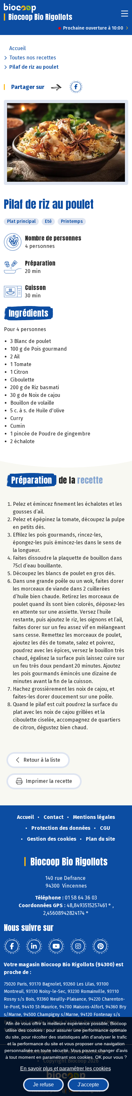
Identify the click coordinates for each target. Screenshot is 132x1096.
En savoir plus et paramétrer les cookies (65, 1068)
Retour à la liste (41, 760)
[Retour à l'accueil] (20, 8)
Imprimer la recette (49, 781)
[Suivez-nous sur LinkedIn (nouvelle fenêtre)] (34, 946)
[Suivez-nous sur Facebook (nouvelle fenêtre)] (12, 946)
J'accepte (88, 1084)
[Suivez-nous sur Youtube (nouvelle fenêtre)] (56, 946)
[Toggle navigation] (124, 16)
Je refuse (43, 1084)
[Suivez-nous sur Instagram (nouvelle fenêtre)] (78, 946)
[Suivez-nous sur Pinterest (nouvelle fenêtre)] (100, 946)
